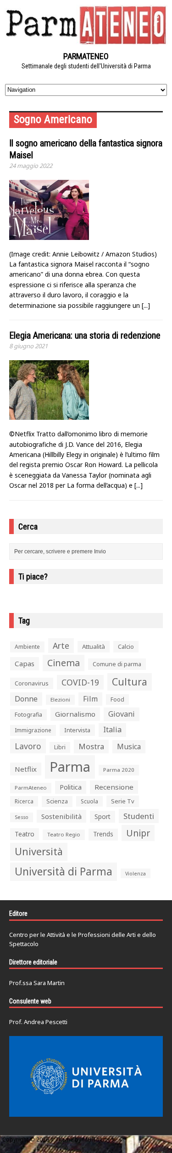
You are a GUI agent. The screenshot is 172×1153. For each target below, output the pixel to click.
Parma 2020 (118, 769)
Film (90, 699)
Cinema (63, 663)
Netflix (26, 769)
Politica (71, 786)
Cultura (129, 681)
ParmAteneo (31, 787)
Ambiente (27, 647)
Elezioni (60, 699)
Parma (70, 767)
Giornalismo (75, 714)
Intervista (77, 730)
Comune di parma (117, 664)
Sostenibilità (61, 816)
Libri (60, 747)
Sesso (21, 817)
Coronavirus (32, 683)
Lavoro (28, 746)
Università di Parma (63, 871)
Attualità (93, 646)
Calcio (126, 646)
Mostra (91, 746)
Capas (24, 663)
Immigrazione (33, 730)
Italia (112, 729)
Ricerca (24, 801)
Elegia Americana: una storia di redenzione (85, 335)
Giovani (121, 714)
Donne (26, 699)
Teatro (24, 834)
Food (117, 699)
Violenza (135, 873)
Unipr (138, 833)
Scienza (57, 801)
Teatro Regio (63, 834)
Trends (103, 834)
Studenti (138, 816)
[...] (146, 305)
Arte (61, 645)
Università (39, 851)
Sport (102, 816)
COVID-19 (80, 682)
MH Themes (98, 1139)
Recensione (113, 786)
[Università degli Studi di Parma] (86, 1076)
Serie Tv (122, 801)
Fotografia (28, 715)
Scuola (89, 801)
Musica (129, 746)
